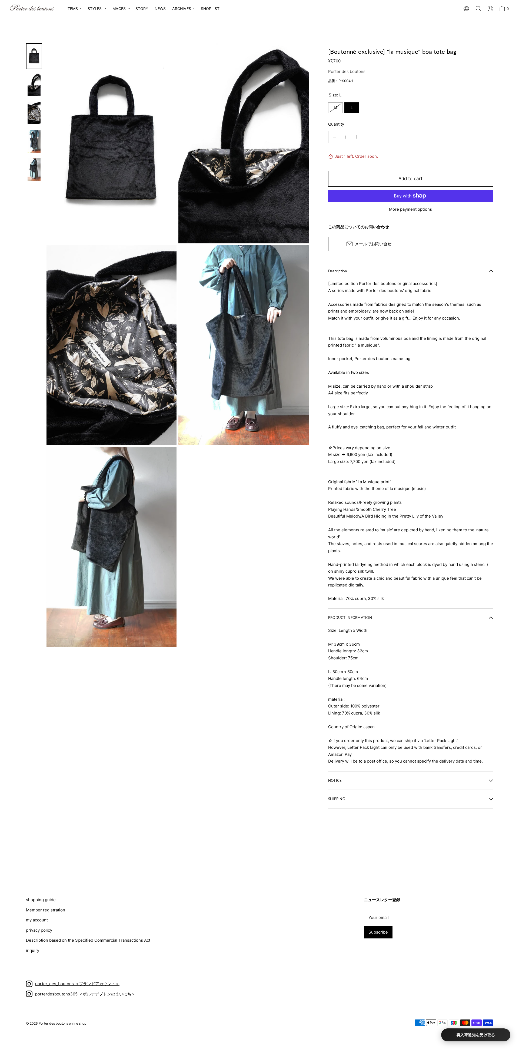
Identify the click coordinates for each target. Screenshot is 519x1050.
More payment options (410, 209)
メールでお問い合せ (373, 243)
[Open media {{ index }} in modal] (111, 143)
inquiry (32, 950)
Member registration (45, 910)
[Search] (478, 9)
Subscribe (378, 932)
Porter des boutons (346, 71)
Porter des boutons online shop (62, 1023)
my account (37, 919)
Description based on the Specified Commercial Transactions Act (88, 940)
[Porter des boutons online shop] (32, 8)
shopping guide (41, 899)
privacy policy (39, 930)
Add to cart (410, 178)
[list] (177, 345)
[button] (73, 8)
